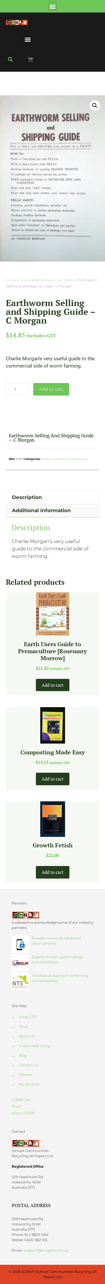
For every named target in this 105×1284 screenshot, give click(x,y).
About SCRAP (23, 1113)
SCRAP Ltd (21, 1099)
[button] (52, 6)
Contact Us (28, 1065)
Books (69, 280)
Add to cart (51, 389)
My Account (29, 1084)
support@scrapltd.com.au (46, 1250)
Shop (23, 1026)
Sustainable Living (34, 1046)
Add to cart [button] (53, 685)
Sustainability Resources (41, 280)
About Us (27, 1036)
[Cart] (30, 59)
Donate (25, 1074)
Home (11, 280)
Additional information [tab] (41, 510)
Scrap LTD (27, 1017)
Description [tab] (27, 497)
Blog (23, 1055)
